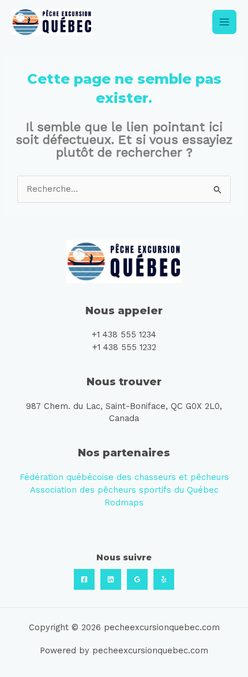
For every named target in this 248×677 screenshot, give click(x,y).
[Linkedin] (110, 579)
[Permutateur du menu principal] (224, 22)
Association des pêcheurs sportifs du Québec (124, 490)
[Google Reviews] (137, 579)
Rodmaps (124, 502)
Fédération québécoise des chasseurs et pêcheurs (124, 477)
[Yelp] (163, 579)
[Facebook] (84, 579)
